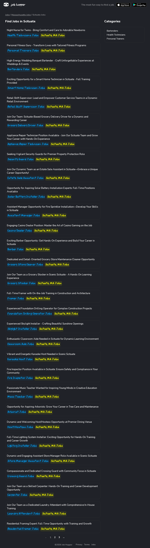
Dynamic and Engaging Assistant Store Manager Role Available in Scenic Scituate (52, 456)
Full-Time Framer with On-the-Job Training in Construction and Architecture (48, 293)
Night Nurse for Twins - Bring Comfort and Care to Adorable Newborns (46, 30)
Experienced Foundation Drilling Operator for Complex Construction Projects (49, 308)
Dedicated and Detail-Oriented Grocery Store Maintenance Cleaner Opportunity (51, 259)
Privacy (79, 544)
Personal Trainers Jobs (23, 50)
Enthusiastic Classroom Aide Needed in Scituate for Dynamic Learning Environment (53, 339)
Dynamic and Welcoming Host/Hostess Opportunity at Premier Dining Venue (49, 422)
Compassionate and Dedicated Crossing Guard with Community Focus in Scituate (51, 471)
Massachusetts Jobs (21, 14)
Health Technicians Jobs (23, 35)
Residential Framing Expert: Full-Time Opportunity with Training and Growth (49, 523)
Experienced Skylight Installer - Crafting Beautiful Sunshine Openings (45, 323)
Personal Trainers (115, 38)
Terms (87, 544)
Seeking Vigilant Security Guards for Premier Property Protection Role (46, 154)
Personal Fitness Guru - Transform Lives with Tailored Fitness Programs (46, 45)
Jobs (7, 14)
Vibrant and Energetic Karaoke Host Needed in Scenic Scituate (41, 354)
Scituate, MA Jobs (53, 35)
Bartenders (112, 30)
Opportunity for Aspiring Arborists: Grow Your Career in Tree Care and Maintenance (52, 406)
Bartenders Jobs (18, 69)
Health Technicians (116, 34)
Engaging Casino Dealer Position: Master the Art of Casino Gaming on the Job (49, 225)
